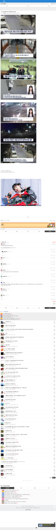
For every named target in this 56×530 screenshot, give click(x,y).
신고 (5, 220)
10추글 (49, 5)
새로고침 (54, 242)
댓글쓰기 (50, 231)
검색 (50, 477)
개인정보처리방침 (23, 507)
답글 (1, 249)
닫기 (54, 523)
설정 (33, 506)
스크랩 (54, 220)
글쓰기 (54, 3)
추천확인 (2, 220)
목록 (6, 231)
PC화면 (26, 506)
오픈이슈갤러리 (3, 3)
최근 (2, 477)
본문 (17, 231)
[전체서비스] (54, 1)
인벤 (4, 1)
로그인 (23, 506)
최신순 (8, 242)
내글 (7, 5)
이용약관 (17, 507)
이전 (28, 231)
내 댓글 (28, 5)
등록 (54, 303)
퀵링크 (30, 506)
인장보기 (3, 228)
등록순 (5, 242)
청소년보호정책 (29, 507)
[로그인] (52, 1)
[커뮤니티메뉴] (1, 1)
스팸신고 (8, 220)
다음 (39, 231)
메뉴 (1, 228)
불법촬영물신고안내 (36, 507)
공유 (51, 220)
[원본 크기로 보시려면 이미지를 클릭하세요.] (21, 192)
